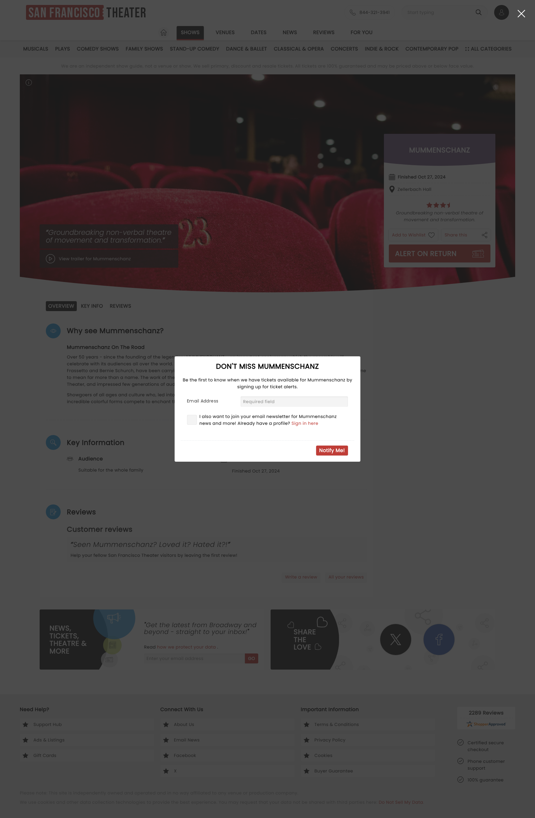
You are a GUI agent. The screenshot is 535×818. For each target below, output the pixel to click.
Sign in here (305, 423)
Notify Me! (332, 450)
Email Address (202, 401)
